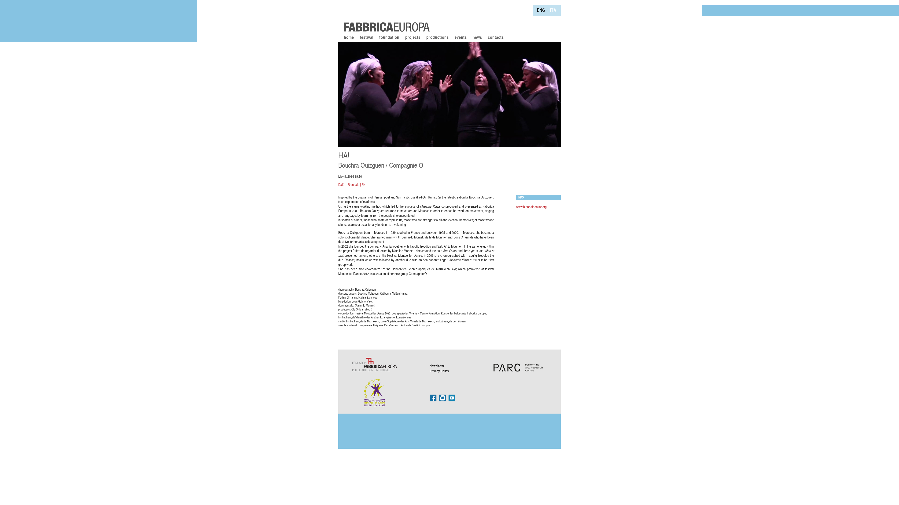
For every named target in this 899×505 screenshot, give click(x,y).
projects (412, 37)
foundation (389, 37)
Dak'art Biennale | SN (351, 184)
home (349, 37)
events (461, 37)
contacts (496, 37)
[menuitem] (541, 10)
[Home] (385, 16)
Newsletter (437, 365)
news (477, 37)
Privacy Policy (439, 370)
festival (366, 37)
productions (437, 37)
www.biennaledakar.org (531, 206)
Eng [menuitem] (541, 10)
